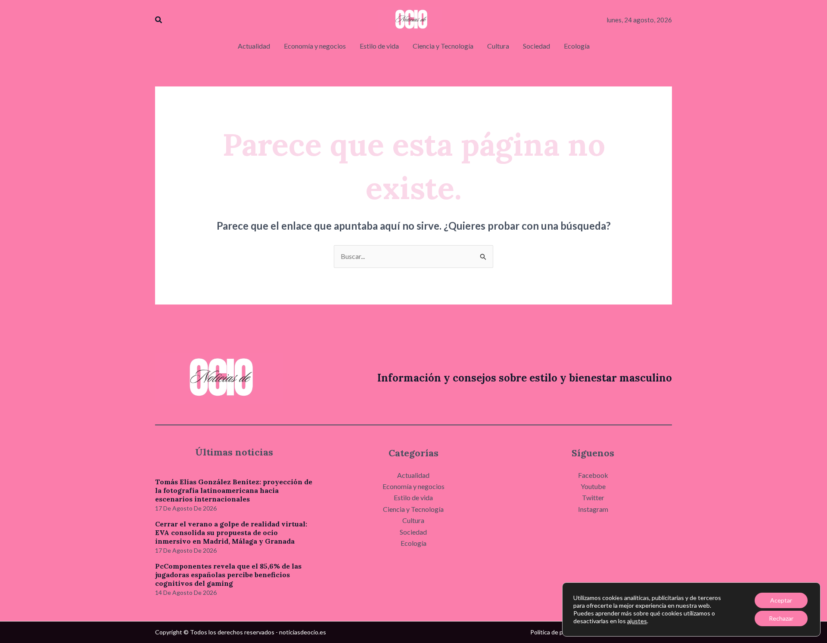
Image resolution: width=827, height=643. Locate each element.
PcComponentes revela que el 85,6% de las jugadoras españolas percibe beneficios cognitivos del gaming (228, 575)
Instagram (593, 509)
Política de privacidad (558, 632)
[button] (159, 20)
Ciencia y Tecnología (413, 509)
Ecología (413, 543)
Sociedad (413, 532)
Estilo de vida (413, 497)
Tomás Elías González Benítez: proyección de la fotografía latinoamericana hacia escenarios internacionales (233, 490)
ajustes (637, 621)
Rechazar (781, 618)
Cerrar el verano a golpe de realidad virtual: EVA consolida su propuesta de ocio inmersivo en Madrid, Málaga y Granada (231, 532)
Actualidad (413, 475)
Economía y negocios (413, 486)
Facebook (593, 475)
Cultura (413, 520)
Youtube (593, 486)
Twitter (593, 497)
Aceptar (781, 600)
